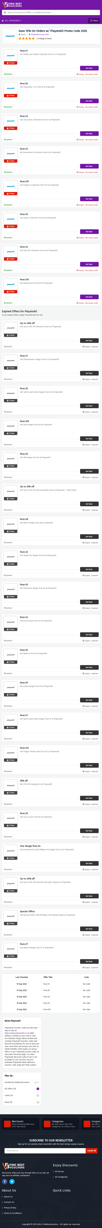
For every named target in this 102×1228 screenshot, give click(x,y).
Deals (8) (8, 1102)
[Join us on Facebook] (4, 1181)
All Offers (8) (10, 1089)
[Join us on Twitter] (12, 1181)
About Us (8, 1196)
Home (23, 34)
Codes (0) (9, 1095)
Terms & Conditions (13, 1213)
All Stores (59, 1171)
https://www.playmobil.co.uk (17, 1033)
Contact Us (9, 1202)
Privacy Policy (10, 1208)
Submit (90, 1151)
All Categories (12, 21)
